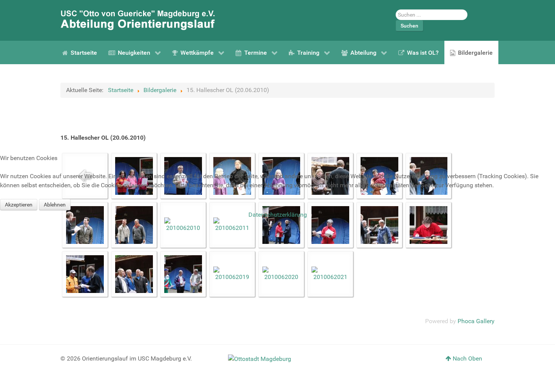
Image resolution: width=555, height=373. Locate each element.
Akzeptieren (18, 205)
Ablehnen (55, 205)
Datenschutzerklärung (277, 214)
